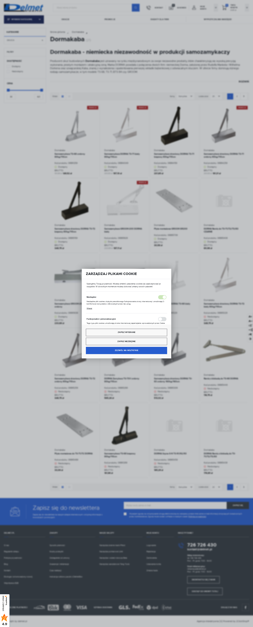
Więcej (89, 308)
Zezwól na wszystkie (126, 350)
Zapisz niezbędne (126, 341)
